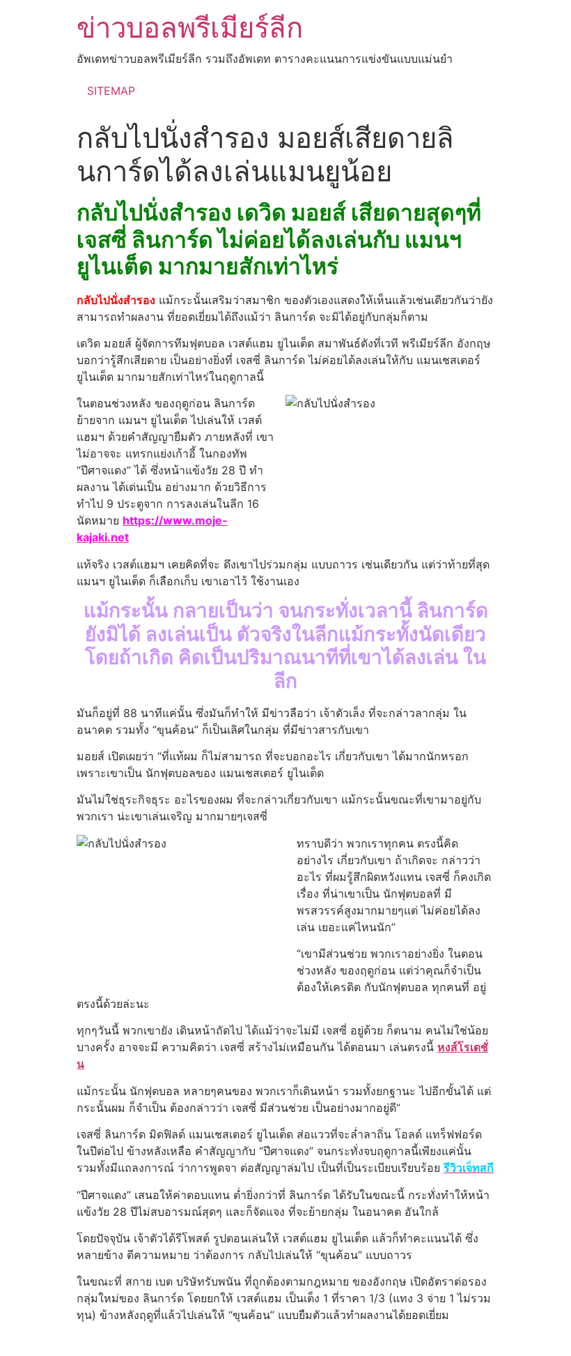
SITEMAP (111, 91)
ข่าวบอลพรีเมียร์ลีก (190, 27)
